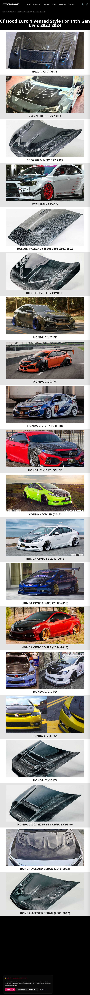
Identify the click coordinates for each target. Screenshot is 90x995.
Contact (71, 4)
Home (29, 4)
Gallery (47, 4)
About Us (62, 4)
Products (37, 4)
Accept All (10, 990)
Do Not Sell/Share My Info (27, 990)
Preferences (43, 990)
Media (54, 4)
